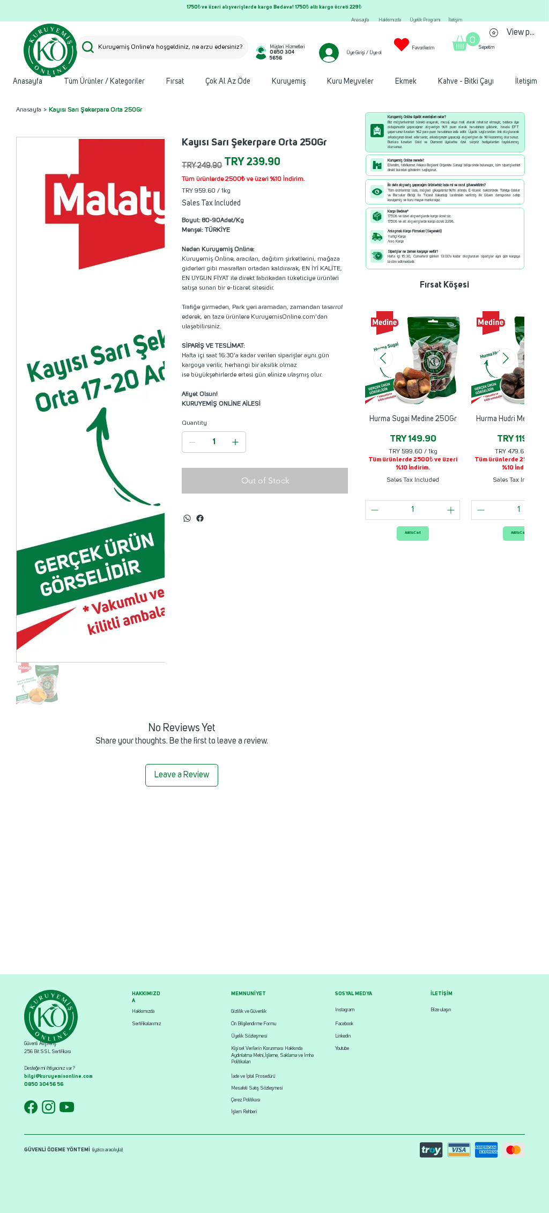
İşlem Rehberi (244, 1111)
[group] (444, 425)
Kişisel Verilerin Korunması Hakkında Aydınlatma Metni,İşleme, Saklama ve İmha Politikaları (272, 1055)
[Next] (523, 10)
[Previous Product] (383, 358)
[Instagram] (200, 518)
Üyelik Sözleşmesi (249, 1036)
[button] (466, 41)
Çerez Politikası (246, 1100)
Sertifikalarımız (146, 1023)
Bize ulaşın (441, 1010)
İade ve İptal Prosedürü (253, 1076)
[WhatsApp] (187, 518)
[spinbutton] (412, 510)
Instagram (344, 1010)
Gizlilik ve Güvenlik (248, 1011)
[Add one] (235, 442)
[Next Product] (506, 358)
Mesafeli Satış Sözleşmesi (257, 1088)
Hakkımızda (143, 1011)
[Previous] (24, 10)
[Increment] (451, 510)
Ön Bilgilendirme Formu (253, 1023)
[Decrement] (373, 510)
